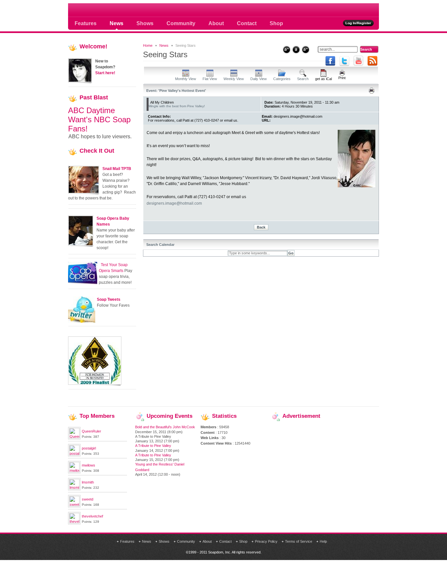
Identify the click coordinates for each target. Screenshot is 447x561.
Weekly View (234, 79)
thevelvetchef (92, 516)
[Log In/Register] (358, 23)
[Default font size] (296, 49)
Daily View (258, 79)
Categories (282, 79)
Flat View (210, 79)
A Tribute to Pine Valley (153, 446)
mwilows (88, 465)
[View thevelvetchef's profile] (74, 522)
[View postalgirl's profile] (74, 454)
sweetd (87, 499)
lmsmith (88, 482)
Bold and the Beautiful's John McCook (165, 427)
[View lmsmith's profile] (74, 488)
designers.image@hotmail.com (174, 203)
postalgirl (89, 448)
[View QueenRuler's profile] (74, 437)
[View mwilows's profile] (74, 471)
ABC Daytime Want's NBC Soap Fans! (99, 119)
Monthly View (185, 79)
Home (147, 45)
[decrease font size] (305, 49)
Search (303, 79)
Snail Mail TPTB (116, 168)
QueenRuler (91, 431)
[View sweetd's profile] (74, 505)
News (164, 45)
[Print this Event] (371, 92)
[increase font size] (286, 49)
